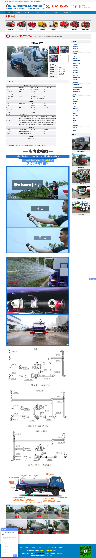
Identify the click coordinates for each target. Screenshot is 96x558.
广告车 (74, 106)
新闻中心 (27, 12)
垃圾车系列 (75, 79)
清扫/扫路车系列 (76, 89)
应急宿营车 (75, 58)
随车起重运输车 (76, 91)
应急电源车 (75, 51)
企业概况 (18, 12)
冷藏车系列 (75, 99)
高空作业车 (75, 70)
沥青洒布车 (75, 108)
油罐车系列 (75, 65)
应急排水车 (75, 53)
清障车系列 (75, 75)
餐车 (74, 122)
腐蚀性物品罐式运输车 (78, 87)
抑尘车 (74, 118)
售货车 (74, 120)
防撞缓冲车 (75, 130)
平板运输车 (75, 101)
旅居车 (74, 94)
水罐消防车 (75, 44)
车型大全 (37, 12)
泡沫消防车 (75, 46)
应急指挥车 (75, 56)
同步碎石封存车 (76, 111)
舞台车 (74, 96)
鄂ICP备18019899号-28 (40, 553)
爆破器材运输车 (76, 77)
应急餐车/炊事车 (76, 60)
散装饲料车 (75, 125)
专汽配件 (75, 127)
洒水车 (74, 103)
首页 (9, 12)
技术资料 (46, 12)
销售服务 (56, 12)
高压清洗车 (75, 82)
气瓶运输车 (75, 115)
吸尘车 (74, 113)
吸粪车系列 (75, 68)
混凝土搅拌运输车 (77, 63)
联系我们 (66, 12)
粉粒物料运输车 (76, 84)
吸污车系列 (75, 72)
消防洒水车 (75, 48)
